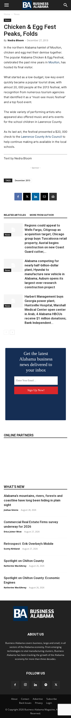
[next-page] (12, 332)
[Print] (53, 196)
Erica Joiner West (13, 531)
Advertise (38, 699)
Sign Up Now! (35, 390)
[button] (6, 5)
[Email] (44, 196)
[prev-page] (6, 332)
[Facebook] (18, 196)
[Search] (65, 5)
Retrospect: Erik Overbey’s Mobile (28, 544)
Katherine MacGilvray (15, 565)
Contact (25, 699)
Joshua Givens (11, 509)
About (14, 699)
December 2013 (22, 180)
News (17, 14)
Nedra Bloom (16, 40)
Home (7, 14)
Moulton (53, 62)
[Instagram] (25, 685)
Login (49, 702)
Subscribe (51, 699)
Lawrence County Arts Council (41, 136)
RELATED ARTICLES (15, 215)
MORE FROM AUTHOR (42, 215)
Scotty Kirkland (12, 548)
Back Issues (25, 702)
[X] (27, 196)
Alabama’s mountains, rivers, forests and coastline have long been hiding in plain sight (33, 500)
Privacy (39, 702)
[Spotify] (46, 685)
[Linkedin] (35, 196)
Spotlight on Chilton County (24, 561)
